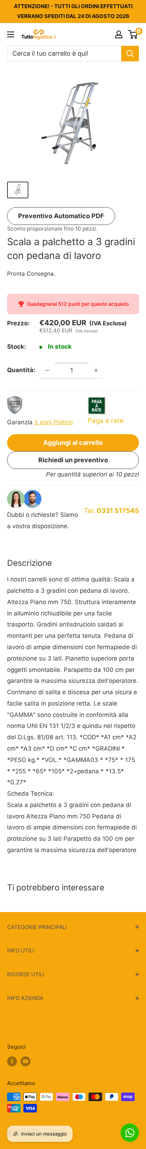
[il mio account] (118, 34)
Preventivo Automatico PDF (61, 216)
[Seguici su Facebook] (12, 1061)
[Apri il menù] (10, 34)
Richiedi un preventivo (73, 460)
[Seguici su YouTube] (25, 1061)
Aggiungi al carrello (73, 442)
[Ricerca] (130, 53)
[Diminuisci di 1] (47, 370)
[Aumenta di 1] (96, 370)
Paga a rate (106, 420)
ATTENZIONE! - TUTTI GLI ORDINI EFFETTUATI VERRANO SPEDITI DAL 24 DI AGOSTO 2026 (73, 11)
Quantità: (21, 370)
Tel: (111, 511)
